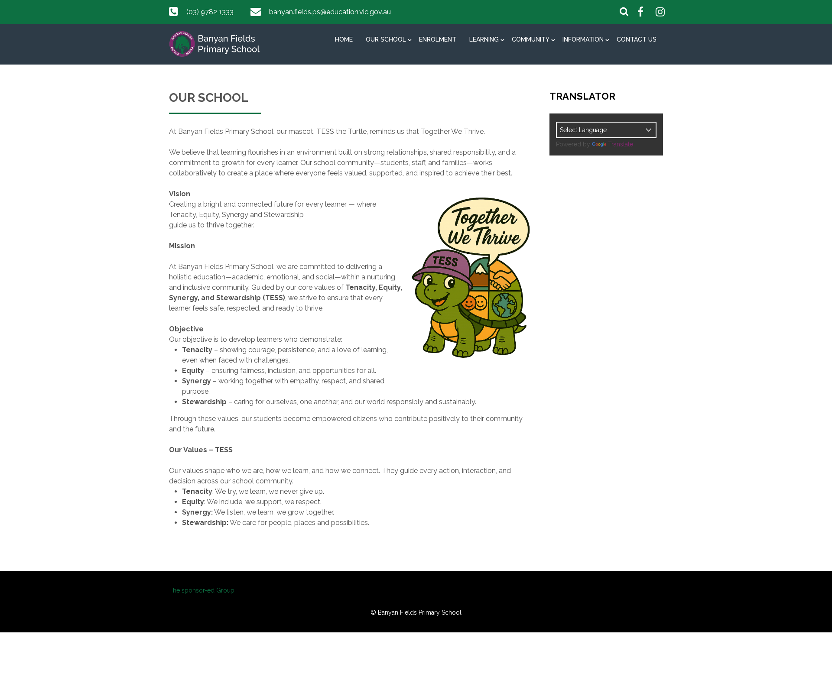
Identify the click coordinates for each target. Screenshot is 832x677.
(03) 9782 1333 (210, 12)
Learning (484, 39)
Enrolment (437, 39)
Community (530, 39)
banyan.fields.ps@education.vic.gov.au (330, 12)
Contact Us (636, 39)
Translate (620, 144)
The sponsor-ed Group (201, 590)
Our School (386, 39)
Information (583, 39)
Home (344, 39)
